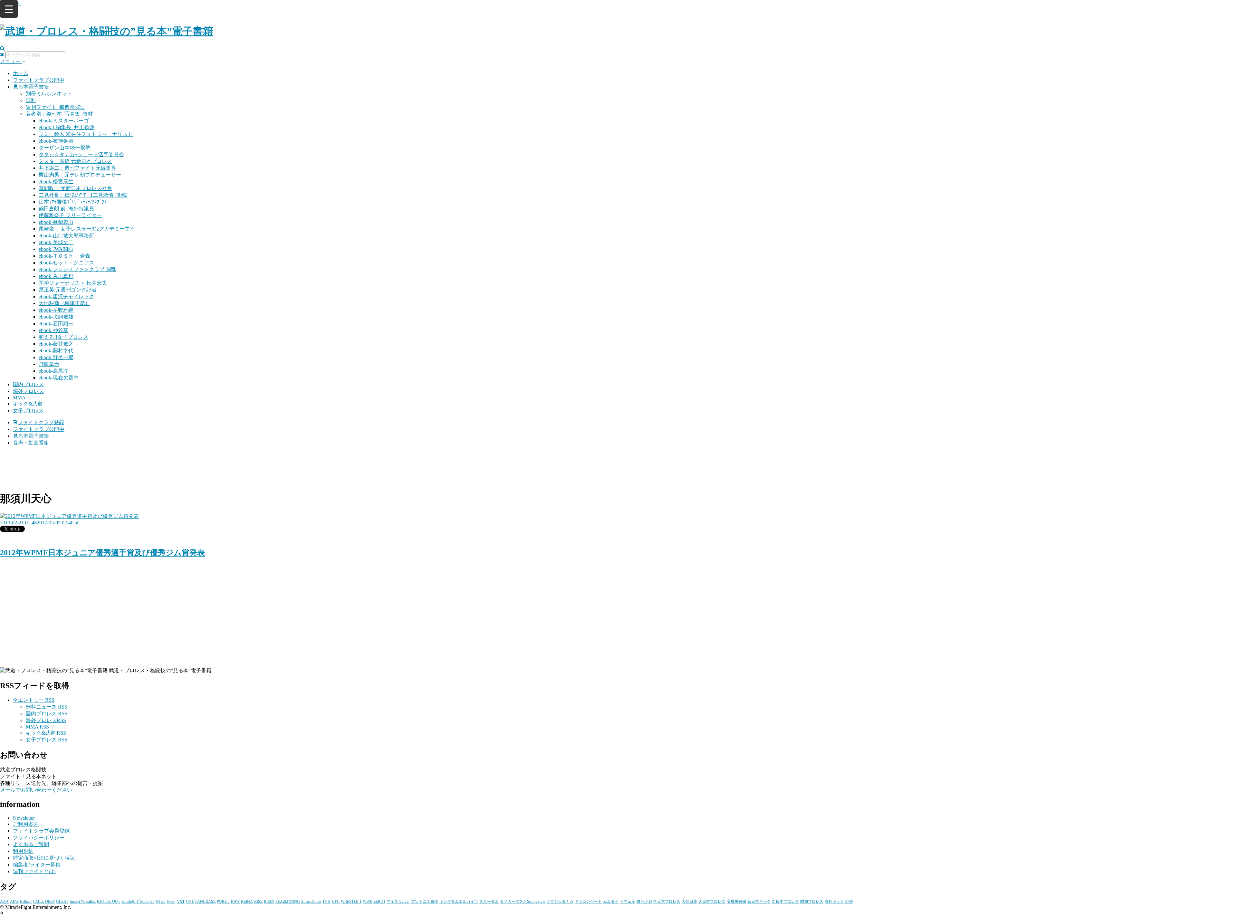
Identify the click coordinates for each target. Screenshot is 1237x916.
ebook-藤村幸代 (56, 350)
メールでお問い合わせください (36, 790)
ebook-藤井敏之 (56, 344)
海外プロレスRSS (46, 720)
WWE (367, 901)
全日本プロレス (666, 901)
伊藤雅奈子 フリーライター (70, 215)
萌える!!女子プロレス (63, 337)
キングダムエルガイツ (458, 901)
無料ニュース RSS (46, 707)
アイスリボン (398, 901)
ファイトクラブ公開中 (38, 80)
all (77, 522)
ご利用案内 (26, 824)
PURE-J (223, 901)
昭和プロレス (811, 901)
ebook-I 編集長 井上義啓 (66, 127)
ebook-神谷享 (53, 330)
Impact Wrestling (83, 901)
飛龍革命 (49, 364)
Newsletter (24, 818)
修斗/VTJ (644, 901)
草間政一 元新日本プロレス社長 (75, 188)
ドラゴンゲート (588, 901)
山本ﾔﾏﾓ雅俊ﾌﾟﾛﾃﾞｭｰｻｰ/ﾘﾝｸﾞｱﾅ (73, 202)
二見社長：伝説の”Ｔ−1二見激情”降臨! (83, 195)
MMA (19, 397)
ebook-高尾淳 (53, 371)
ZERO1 (379, 901)
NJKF (161, 901)
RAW (235, 901)
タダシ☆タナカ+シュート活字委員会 (81, 154)
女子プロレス (28, 410)
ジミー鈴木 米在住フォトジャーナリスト (86, 134)
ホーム (20, 73)
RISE (258, 901)
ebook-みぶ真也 (56, 276)
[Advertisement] (618, 468)
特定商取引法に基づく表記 (44, 858)
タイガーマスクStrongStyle (522, 901)
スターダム (489, 901)
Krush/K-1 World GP (138, 901)
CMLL (38, 901)
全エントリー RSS (33, 700)
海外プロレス (28, 391)
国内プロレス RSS (46, 713)
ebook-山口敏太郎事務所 (66, 235)
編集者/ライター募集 (37, 864)
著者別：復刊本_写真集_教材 (59, 114)
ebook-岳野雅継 (56, 310)
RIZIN (269, 901)
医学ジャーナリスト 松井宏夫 (73, 283)
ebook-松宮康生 (56, 181)
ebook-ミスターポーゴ (64, 120)
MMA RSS (37, 727)
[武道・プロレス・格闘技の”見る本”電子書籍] (106, 31)
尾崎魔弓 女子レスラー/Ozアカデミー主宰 (87, 229)
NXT (181, 901)
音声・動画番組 (31, 442)
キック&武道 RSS (46, 733)
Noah (171, 901)
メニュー (11, 61)
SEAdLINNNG (287, 901)
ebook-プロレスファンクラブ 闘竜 (77, 269)
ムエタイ (610, 901)
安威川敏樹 (736, 901)
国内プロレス (28, 384)
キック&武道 (28, 403)
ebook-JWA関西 (56, 249)
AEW (14, 901)
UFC (336, 901)
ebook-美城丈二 (56, 242)
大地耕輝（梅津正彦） (64, 303)
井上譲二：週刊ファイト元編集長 (77, 168)
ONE (190, 901)
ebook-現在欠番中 (59, 377)
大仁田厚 (689, 901)
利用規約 (23, 851)
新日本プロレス (785, 901)
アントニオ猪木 (424, 901)
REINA (247, 901)
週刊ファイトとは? (34, 871)
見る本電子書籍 (31, 87)
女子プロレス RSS (46, 739)
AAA (4, 901)
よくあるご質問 (31, 844)
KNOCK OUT (108, 901)
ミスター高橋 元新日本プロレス (75, 161)
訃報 (849, 901)
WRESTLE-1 (351, 901)
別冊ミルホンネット (49, 93)
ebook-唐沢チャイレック (66, 296)
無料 (31, 100)
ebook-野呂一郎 (56, 357)
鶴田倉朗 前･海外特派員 (66, 208)
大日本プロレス (711, 901)
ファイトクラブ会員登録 (41, 831)
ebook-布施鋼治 (56, 141)
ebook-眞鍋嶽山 (56, 222)
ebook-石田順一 (56, 323)
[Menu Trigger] (9, 9)
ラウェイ (627, 901)
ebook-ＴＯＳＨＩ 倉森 (64, 256)
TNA (326, 901)
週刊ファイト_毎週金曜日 (55, 107)
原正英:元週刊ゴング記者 (68, 289)
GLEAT (62, 901)
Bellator (26, 901)
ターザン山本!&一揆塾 (65, 147)
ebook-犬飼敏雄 (56, 317)
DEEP (50, 901)
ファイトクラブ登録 (41, 422)
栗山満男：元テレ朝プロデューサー (80, 174)
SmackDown (311, 901)
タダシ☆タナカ (559, 901)
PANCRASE (205, 901)
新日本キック (759, 901)
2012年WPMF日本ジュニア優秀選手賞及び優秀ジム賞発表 (102, 553)
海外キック (834, 901)
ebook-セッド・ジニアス (66, 262)
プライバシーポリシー (38, 837)
